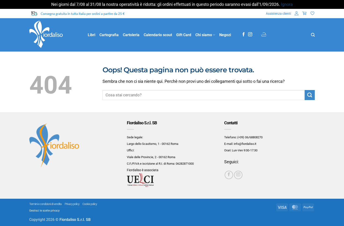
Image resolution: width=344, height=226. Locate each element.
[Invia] (310, 95)
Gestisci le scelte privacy (44, 210)
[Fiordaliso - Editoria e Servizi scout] (55, 35)
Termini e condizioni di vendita (45, 204)
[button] (296, 13)
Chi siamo (203, 35)
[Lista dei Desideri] (312, 13)
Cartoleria (131, 35)
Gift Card (183, 35)
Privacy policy (72, 204)
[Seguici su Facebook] (244, 34)
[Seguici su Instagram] (250, 34)
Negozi (225, 35)
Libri (91, 35)
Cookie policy (89, 204)
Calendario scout (158, 35)
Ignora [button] (287, 4)
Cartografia (109, 35)
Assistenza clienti (278, 13)
